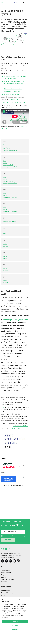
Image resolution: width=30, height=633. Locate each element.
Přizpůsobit (15, 625)
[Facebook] (2, 561)
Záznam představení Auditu (10, 150)
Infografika (5, 233)
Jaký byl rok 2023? (8, 165)
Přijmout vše (15, 621)
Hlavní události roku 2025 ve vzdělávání (13, 102)
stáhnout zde (15, 99)
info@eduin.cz (15, 428)
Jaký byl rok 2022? (8, 181)
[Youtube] (14, 561)
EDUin (3, 407)
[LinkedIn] (18, 561)
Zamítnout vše (15, 629)
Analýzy (5, 147)
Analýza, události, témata (9, 221)
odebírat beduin (8, 540)
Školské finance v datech (11, 94)
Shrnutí (4, 145)
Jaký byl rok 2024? (8, 148)
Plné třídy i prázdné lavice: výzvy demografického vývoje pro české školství (14, 84)
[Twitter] (6, 561)
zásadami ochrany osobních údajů (17, 536)
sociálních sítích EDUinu (20, 426)
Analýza (5, 232)
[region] (15, 615)
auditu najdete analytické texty (15, 320)
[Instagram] (10, 561)
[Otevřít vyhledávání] (23, 2)
